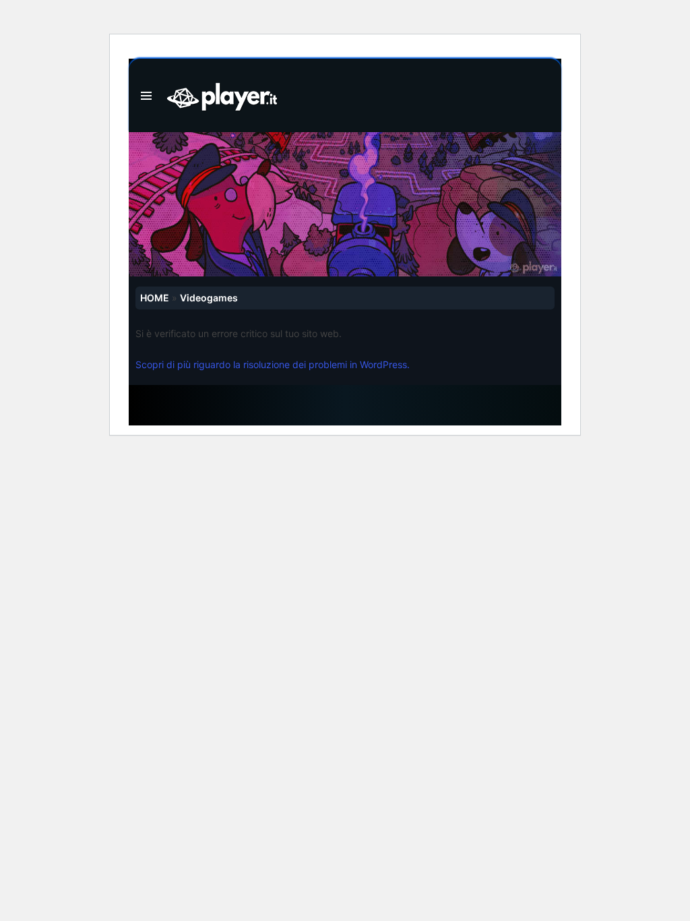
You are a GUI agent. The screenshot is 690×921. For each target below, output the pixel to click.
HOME (154, 297)
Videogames (209, 297)
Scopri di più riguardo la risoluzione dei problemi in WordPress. (272, 364)
